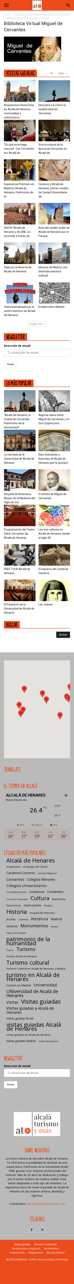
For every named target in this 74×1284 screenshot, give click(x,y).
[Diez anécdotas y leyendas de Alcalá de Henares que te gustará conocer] (54, 440)
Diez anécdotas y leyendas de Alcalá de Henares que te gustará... (53, 458)
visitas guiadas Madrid (21, 1041)
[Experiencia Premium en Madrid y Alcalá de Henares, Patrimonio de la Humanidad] (20, 170)
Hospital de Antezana (42, 913)
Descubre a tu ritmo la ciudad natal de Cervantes (52, 109)
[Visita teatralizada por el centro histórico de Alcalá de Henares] (20, 292)
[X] (42, 1230)
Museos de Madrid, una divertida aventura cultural (52, 271)
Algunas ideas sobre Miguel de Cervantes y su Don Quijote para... (53, 419)
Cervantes (15, 879)
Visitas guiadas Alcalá (19, 1018)
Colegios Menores (41, 879)
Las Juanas (45, 604)
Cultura (39, 898)
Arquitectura (13, 866)
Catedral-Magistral (47, 873)
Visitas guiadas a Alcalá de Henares (30, 1010)
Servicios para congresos (26, 1248)
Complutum (37, 892)
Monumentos (34, 926)
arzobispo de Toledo (35, 866)
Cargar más (35, 324)
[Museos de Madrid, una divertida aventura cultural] (54, 253)
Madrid (56, 919)
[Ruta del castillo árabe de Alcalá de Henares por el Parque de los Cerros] (54, 213)
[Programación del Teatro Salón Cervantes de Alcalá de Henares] (20, 515)
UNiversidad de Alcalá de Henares (32, 993)
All (51, 73)
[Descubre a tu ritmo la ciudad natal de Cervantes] (54, 91)
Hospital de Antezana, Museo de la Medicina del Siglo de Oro (19, 498)
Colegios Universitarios (26, 885)
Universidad (45, 985)
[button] (6, 5)
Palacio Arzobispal (16, 932)
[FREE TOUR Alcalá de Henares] (20, 555)
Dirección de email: (17, 346)
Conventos (55, 892)
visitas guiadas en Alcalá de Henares (28, 1034)
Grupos (48, 905)
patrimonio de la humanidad (28, 941)
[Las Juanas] (54, 590)
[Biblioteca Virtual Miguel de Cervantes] (32, 60)
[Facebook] (32, 1230)
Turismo (25, 949)
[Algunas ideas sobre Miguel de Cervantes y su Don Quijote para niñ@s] (54, 401)
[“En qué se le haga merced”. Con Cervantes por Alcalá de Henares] (20, 130)
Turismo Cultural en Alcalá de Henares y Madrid (35, 968)
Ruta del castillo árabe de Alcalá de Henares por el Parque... (54, 232)
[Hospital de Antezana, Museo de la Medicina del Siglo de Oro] (20, 480)
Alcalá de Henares (30, 860)
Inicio (7, 14)
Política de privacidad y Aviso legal (48, 1259)
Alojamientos (35, 1252)
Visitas (12, 1002)
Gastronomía (32, 905)
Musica (54, 926)
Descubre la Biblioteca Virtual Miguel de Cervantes (42, 14)
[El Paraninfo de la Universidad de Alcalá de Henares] (20, 590)
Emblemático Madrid (51, 306)
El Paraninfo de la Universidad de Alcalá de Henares (19, 608)
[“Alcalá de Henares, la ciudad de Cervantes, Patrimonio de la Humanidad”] (20, 401)
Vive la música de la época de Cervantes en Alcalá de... (52, 148)
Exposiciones (13, 905)
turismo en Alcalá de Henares (33, 977)
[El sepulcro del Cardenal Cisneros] (54, 555)
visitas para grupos (48, 1041)
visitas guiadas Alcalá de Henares (33, 1026)
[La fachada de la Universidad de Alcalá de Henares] (20, 440)
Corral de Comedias (17, 899)
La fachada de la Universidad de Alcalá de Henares (19, 458)
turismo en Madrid (18, 985)
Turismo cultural (27, 962)
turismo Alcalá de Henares (21, 956)
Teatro (10, 950)
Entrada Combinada (45, 1244)
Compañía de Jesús (16, 892)
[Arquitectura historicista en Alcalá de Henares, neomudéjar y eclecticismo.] (20, 91)
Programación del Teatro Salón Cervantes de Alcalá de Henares (19, 533)
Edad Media (59, 899)
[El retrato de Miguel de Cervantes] (54, 480)
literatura (39, 919)
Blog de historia (56, 1252)
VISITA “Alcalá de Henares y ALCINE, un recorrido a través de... (17, 232)
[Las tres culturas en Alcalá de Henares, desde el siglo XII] (54, 515)
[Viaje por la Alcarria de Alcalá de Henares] (20, 253)
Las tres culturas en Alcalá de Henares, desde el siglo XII (54, 533)
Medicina (12, 926)
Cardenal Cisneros (20, 873)
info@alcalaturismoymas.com (46, 1204)
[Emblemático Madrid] (54, 292)
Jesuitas (11, 919)
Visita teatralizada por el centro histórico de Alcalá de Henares (19, 311)
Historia (16, 911)
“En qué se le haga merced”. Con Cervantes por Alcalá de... (19, 148)
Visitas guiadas (41, 1001)
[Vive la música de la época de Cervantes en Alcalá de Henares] (54, 130)
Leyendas (23, 919)
